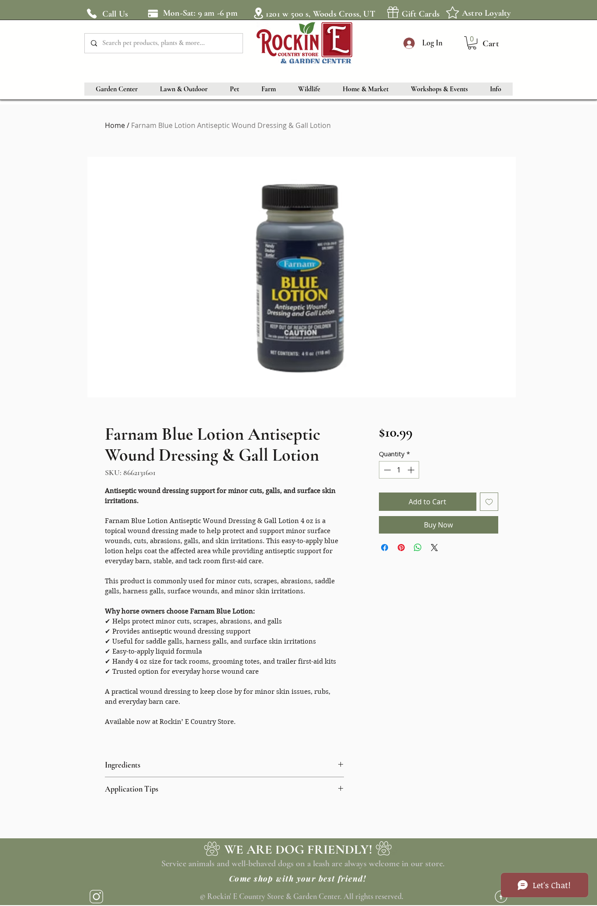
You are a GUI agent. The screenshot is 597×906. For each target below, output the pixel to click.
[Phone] (92, 13)
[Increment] (412, 470)
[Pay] (153, 13)
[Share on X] (434, 547)
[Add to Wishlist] (489, 502)
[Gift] (393, 12)
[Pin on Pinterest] (401, 547)
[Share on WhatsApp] (418, 547)
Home (115, 125)
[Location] (258, 13)
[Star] (452, 12)
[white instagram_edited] (96, 896)
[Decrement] (386, 470)
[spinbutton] (399, 470)
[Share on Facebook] (384, 547)
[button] (472, 42)
